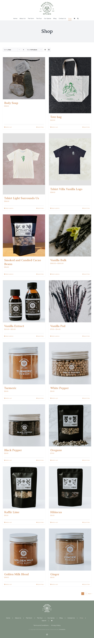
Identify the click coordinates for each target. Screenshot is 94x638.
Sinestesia (62, 629)
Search (44, 620)
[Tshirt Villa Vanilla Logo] (70, 159)
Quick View (41, 127)
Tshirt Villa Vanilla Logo (66, 189)
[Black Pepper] (24, 425)
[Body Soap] (24, 78)
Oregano (56, 450)
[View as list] (49, 49)
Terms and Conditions (41, 625)
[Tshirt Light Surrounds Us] (24, 163)
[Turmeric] (24, 363)
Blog (61, 618)
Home (8, 618)
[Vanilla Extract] (24, 301)
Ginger (54, 574)
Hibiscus (56, 512)
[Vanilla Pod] (70, 301)
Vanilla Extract (14, 326)
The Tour (40, 618)
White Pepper (59, 388)
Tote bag (56, 117)
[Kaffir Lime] (24, 487)
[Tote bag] (70, 85)
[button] (77, 18)
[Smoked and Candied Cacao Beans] (24, 235)
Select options (9, 208)
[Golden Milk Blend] (24, 550)
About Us (18, 618)
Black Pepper (13, 450)
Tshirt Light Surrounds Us (21, 198)
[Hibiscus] (70, 487)
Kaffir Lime (11, 512)
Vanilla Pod (57, 326)
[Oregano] (70, 425)
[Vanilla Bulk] (70, 235)
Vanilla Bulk (58, 260)
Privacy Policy (56, 625)
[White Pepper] (70, 363)
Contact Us (71, 618)
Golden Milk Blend (16, 574)
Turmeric (10, 388)
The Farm (29, 618)
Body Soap (11, 103)
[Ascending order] (23, 50)
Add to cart (9, 127)
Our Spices (51, 618)
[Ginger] (70, 550)
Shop (81, 618)
